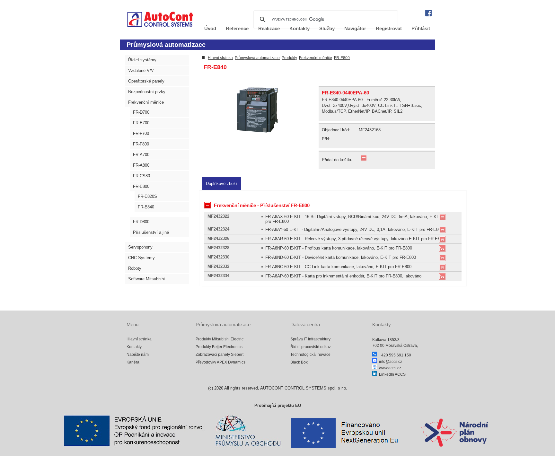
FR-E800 (141, 186)
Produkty (289, 58)
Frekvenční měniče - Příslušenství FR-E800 (262, 205)
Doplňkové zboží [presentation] (221, 183)
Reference (237, 28)
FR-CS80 (141, 175)
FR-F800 (141, 144)
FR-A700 (141, 154)
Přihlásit (420, 28)
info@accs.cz (389, 361)
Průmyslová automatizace (257, 58)
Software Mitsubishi (146, 278)
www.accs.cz (389, 368)
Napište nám (138, 354)
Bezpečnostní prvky (146, 91)
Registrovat (389, 28)
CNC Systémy (141, 257)
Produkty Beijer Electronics (219, 347)
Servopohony (140, 247)
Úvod (210, 28)
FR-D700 (141, 112)
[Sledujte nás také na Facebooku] (428, 15)
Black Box (299, 362)
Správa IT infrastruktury (310, 339)
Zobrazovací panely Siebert (219, 354)
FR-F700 (141, 133)
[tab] (221, 183)
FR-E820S (147, 196)
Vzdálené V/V (141, 70)
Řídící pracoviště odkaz (310, 347)
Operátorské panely (146, 81)
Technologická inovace (310, 354)
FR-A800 (141, 165)
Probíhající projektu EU (277, 405)
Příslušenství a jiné (151, 232)
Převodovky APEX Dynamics (220, 362)
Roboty (134, 268)
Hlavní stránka (220, 58)
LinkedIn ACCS (391, 374)
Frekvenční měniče (146, 102)
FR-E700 (141, 122)
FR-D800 (141, 221)
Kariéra (133, 362)
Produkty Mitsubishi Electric (219, 339)
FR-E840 (146, 207)
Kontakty (134, 347)
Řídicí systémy (142, 59)
